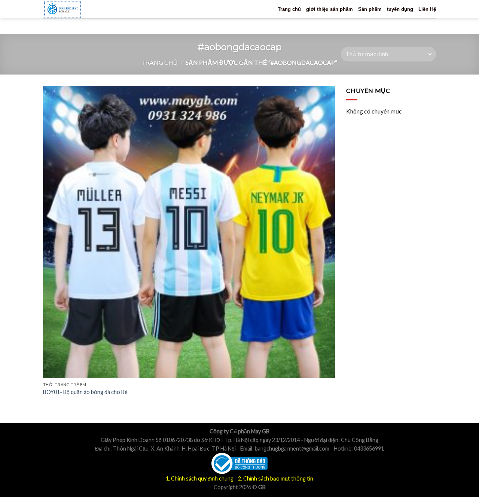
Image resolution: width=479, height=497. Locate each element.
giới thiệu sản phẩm (329, 9)
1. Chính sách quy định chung (200, 478)
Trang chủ (289, 9)
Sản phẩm (370, 9)
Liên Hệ (427, 9)
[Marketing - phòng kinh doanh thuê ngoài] (76, 9)
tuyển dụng (400, 9)
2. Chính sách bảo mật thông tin (275, 478)
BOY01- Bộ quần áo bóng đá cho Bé (85, 392)
